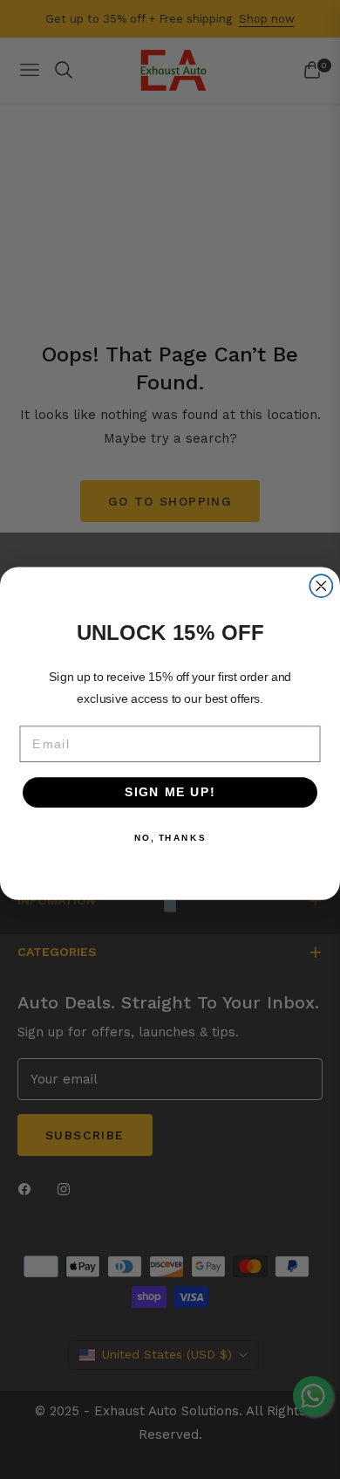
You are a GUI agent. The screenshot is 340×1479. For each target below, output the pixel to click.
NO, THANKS (170, 838)
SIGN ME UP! (170, 792)
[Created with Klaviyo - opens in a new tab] (170, 906)
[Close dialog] (320, 585)
